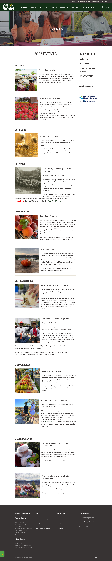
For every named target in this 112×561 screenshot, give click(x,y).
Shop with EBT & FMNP (43, 528)
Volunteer (85, 63)
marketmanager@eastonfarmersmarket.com (92, 522)
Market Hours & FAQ (88, 70)
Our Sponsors (61, 524)
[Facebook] (106, 7)
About (38, 524)
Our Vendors (87, 54)
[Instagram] (108, 7)
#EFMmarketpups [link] (49, 422)
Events (83, 59)
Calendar (60, 528)
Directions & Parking (42, 519)
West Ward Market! (55, 201)
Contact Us (86, 76)
